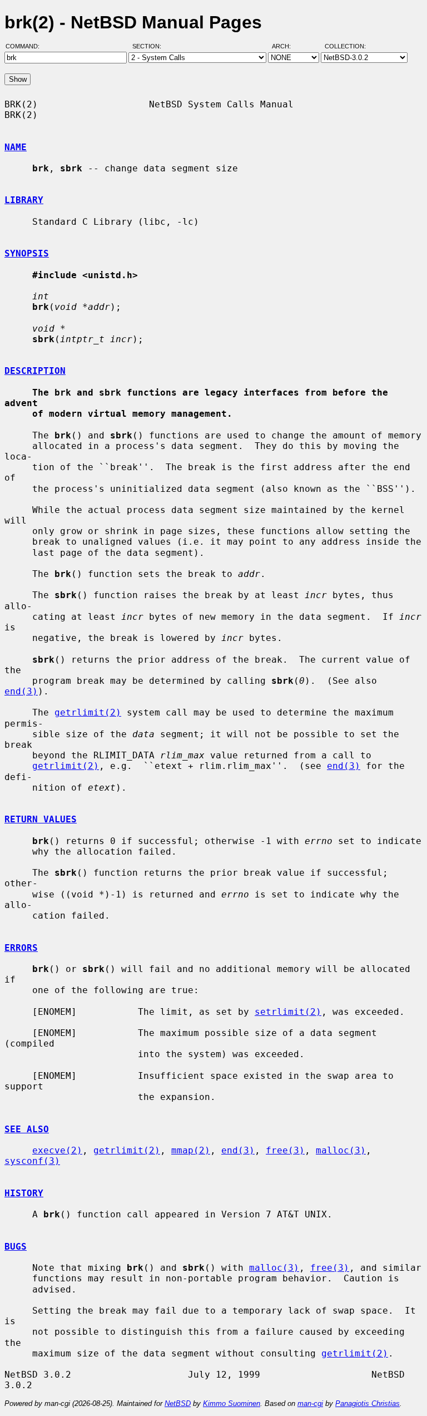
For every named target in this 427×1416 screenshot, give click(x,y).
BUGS (15, 1246)
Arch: (286, 46)
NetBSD (178, 1403)
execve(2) (57, 1150)
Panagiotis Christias (367, 1403)
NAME (15, 147)
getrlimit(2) (87, 712)
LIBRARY (23, 200)
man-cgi (310, 1403)
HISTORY (23, 1193)
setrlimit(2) (288, 1012)
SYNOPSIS (26, 253)
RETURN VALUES (40, 819)
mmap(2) (190, 1150)
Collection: (345, 46)
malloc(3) (341, 1150)
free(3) (285, 1150)
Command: (26, 46)
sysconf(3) (32, 1161)
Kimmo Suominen (231, 1403)
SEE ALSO (26, 1129)
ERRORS (21, 948)
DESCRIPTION (35, 371)
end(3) (21, 691)
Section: (149, 46)
